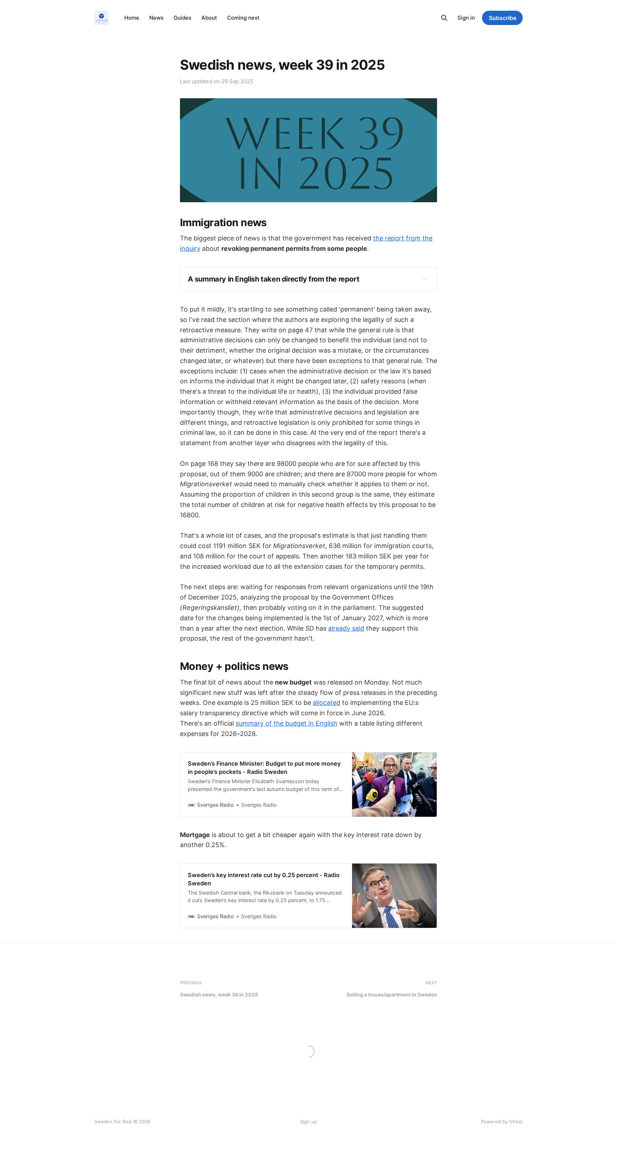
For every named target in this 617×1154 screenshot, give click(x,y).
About (209, 17)
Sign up (308, 1121)
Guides (182, 17)
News (156, 17)
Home (131, 17)
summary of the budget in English (286, 723)
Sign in (466, 17)
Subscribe (502, 17)
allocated (326, 702)
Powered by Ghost (502, 1121)
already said (346, 628)
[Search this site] (444, 18)
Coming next (243, 17)
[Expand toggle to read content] (425, 278)
